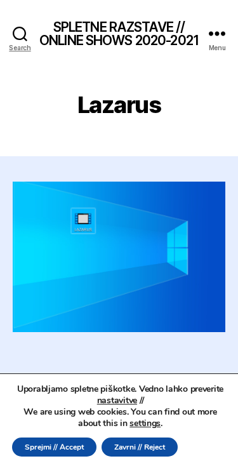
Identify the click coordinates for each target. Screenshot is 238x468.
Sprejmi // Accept (54, 447)
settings (145, 423)
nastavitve (117, 400)
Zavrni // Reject (139, 447)
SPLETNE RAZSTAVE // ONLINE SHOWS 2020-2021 (119, 33)
